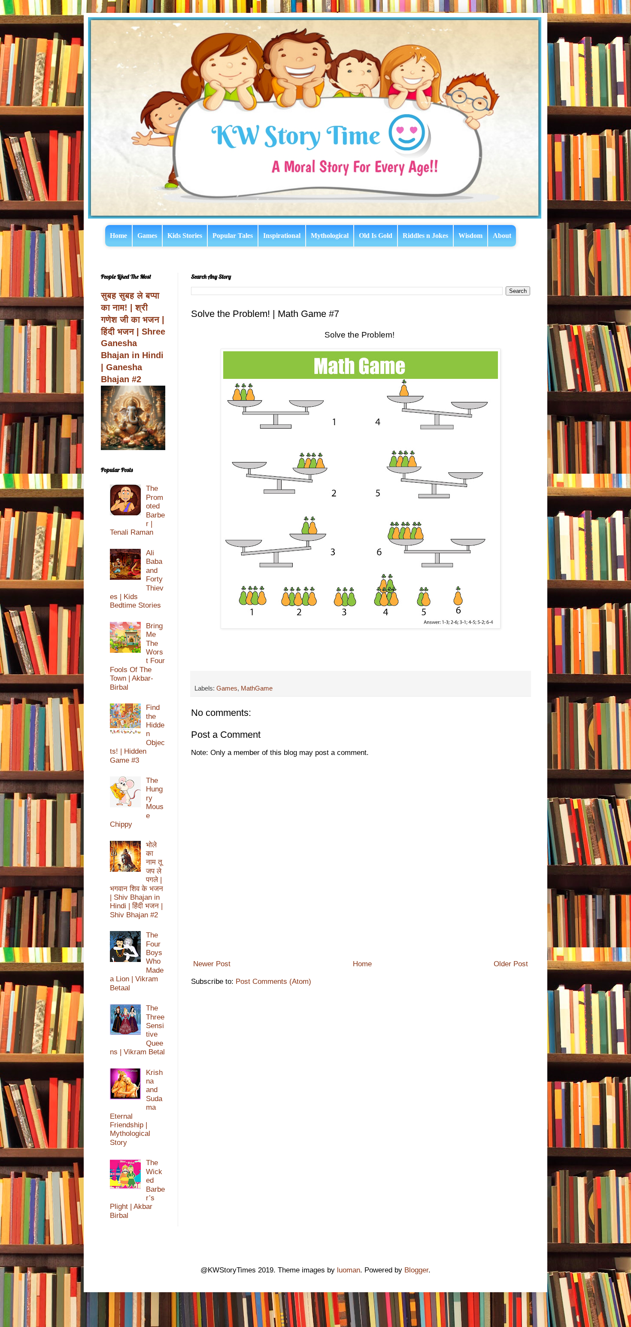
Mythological (330, 235)
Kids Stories (184, 235)
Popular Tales (232, 235)
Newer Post (212, 964)
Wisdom (470, 235)
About (502, 235)
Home (118, 235)
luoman (348, 1270)
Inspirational (281, 235)
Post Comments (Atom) (273, 981)
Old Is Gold (375, 235)
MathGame (257, 688)
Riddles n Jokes (425, 235)
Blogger (416, 1270)
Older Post (511, 964)
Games (147, 235)
